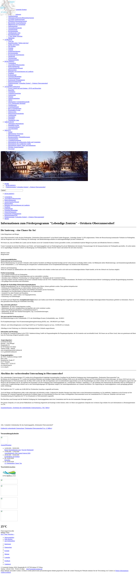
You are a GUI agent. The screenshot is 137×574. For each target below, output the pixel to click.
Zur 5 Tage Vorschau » (7, 534)
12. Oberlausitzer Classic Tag (13, 463)
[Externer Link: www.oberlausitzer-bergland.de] (9, 520)
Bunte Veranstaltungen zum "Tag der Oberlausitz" (19, 450)
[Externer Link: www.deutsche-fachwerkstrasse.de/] (9, 483)
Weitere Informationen (121, 570)
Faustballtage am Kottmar (12, 456)
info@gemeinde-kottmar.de (34, 569)
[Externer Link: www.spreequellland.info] (9, 477)
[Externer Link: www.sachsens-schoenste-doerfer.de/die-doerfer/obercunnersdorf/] (9, 495)
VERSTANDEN (6, 572)
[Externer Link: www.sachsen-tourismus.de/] (9, 508)
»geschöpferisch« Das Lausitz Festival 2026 (17, 453)
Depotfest (7, 460)
